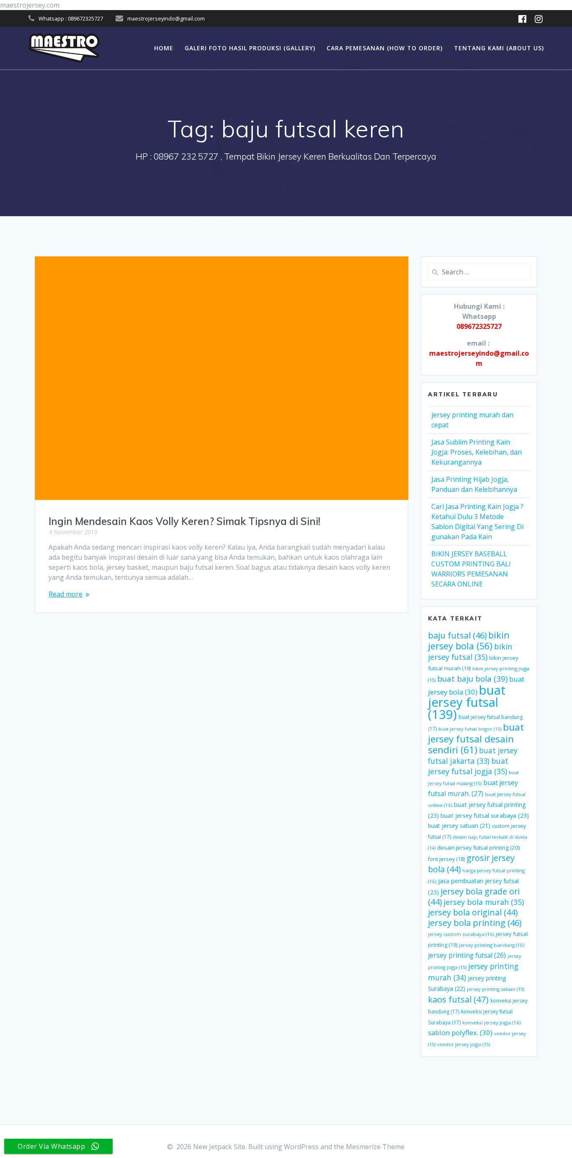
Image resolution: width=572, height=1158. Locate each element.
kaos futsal (458, 999)
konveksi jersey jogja (491, 1022)
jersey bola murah (483, 902)
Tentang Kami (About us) (499, 48)
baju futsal (457, 635)
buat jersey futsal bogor (469, 729)
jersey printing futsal (467, 955)
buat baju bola (472, 678)
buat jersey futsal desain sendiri (476, 738)
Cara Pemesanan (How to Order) (385, 48)
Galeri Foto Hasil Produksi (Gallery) (250, 48)
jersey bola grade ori (474, 896)
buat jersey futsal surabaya (485, 815)
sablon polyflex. (460, 1032)
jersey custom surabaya (461, 934)
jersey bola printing (474, 922)
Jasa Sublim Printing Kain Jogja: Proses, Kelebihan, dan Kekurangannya (476, 452)
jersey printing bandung (491, 945)
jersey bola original (473, 912)
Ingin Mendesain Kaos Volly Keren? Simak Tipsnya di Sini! (184, 521)
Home (163, 48)
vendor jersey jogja (463, 1044)
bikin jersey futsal (470, 651)
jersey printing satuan (495, 989)
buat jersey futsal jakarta (473, 755)
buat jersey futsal (466, 702)
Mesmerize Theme (375, 1146)
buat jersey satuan (459, 826)
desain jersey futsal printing (478, 847)
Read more (65, 594)
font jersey (446, 859)
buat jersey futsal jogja (468, 766)
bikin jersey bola (469, 640)
